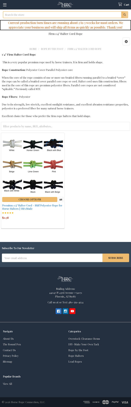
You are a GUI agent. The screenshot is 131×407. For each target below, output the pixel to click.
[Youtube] (72, 311)
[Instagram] (66, 311)
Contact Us (9, 350)
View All (7, 383)
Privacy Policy (11, 355)
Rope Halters (76, 355)
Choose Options (30, 199)
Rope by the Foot (78, 350)
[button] (126, 41)
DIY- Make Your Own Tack (83, 344)
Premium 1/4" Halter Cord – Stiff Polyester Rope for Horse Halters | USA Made (32, 207)
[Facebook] (59, 311)
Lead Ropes (75, 361)
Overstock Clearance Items (84, 338)
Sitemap (7, 361)
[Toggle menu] (4, 4)
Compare (60, 199)
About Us (8, 338)
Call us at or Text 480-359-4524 (65, 302)
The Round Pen (12, 344)
